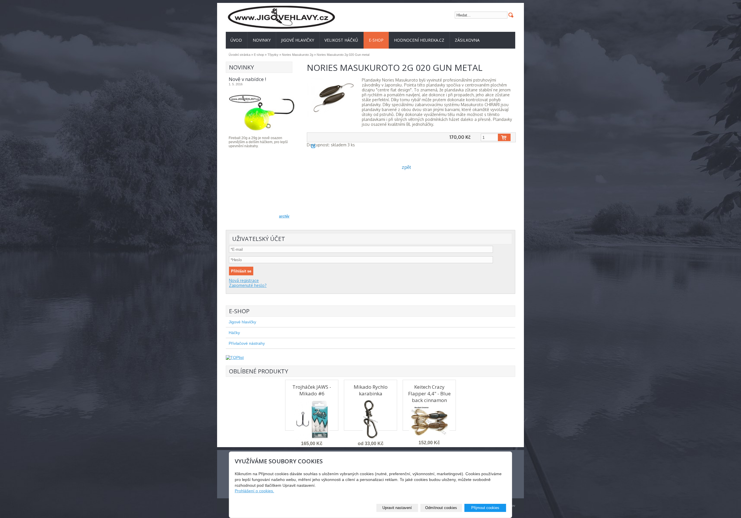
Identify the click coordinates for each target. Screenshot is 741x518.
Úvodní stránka (239, 54)
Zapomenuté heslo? (248, 285)
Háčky (234, 332)
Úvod (236, 40)
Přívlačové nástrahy (247, 343)
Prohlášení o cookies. (254, 490)
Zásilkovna (467, 40)
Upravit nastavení (397, 508)
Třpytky (272, 54)
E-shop (376, 40)
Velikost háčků (341, 40)
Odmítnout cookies (441, 508)
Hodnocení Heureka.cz (419, 40)
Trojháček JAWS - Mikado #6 (311, 390)
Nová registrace (244, 280)
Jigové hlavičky (297, 40)
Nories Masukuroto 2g (297, 54)
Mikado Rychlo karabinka (371, 390)
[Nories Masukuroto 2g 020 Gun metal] (333, 97)
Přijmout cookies (485, 508)
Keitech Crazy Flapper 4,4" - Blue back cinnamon (429, 393)
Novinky (262, 40)
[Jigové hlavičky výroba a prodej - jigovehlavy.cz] (298, 17)
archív (284, 216)
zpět (406, 167)
